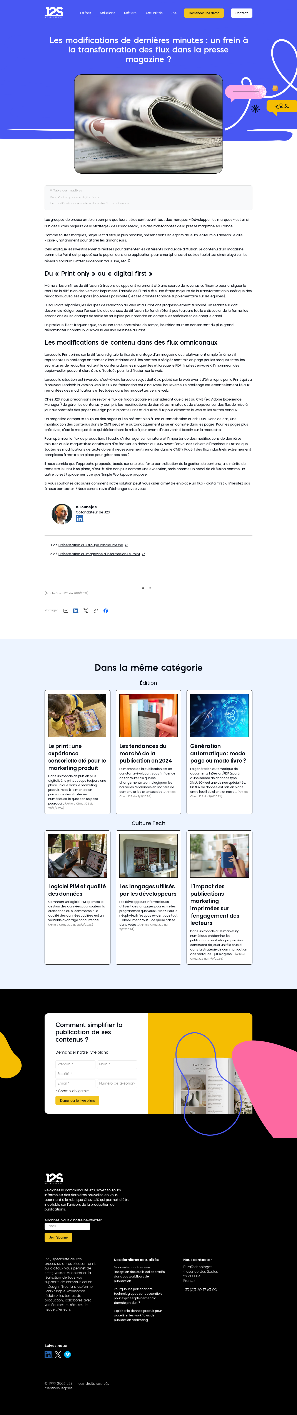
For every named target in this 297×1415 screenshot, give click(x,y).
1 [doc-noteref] (109, 225)
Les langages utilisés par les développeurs (148, 890)
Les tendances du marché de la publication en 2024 (145, 753)
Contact (241, 13)
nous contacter (61, 488)
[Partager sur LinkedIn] (76, 611)
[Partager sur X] (86, 611)
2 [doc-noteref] (129, 260)
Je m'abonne (58, 1237)
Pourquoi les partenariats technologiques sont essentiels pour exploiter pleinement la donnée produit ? (138, 1296)
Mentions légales (58, 1388)
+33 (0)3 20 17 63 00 (200, 1290)
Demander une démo (204, 13)
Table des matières (67, 190)
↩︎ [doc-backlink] (126, 545)
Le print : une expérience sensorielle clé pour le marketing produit (77, 757)
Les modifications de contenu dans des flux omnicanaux (89, 203)
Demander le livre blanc (77, 1100)
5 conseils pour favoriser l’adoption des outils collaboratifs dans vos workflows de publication (139, 1274)
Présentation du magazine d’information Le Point (99, 554)
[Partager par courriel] (66, 611)
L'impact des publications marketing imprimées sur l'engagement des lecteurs (214, 905)
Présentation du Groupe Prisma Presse (90, 545)
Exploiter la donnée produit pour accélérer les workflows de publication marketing (138, 1315)
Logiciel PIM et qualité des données (77, 890)
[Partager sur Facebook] (106, 611)
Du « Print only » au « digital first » (74, 197)
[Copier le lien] (96, 611)
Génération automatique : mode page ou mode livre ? (218, 753)
